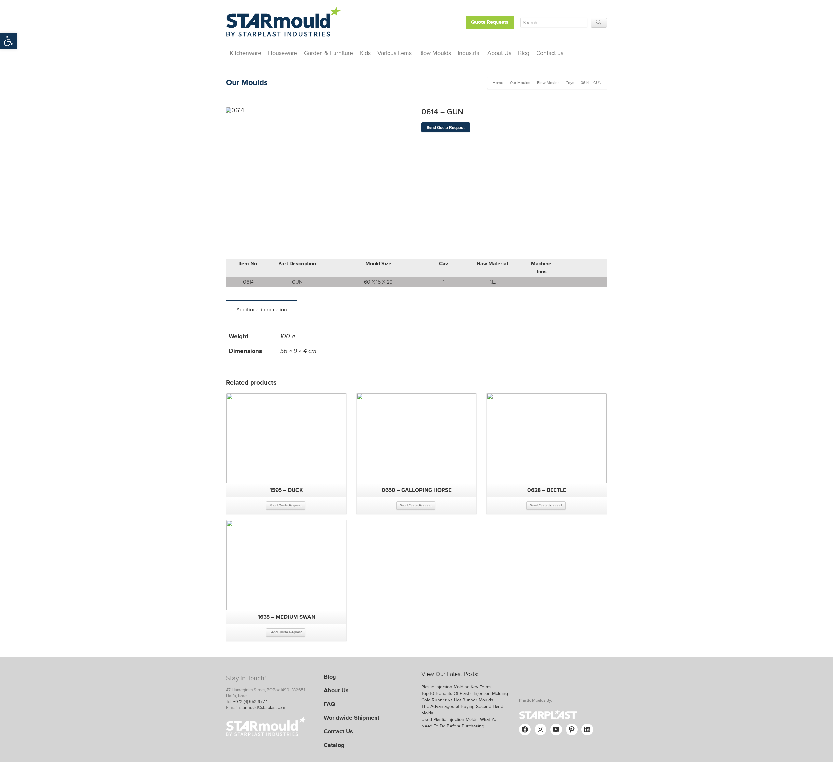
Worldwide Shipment (351, 717)
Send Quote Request (446, 127)
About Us (499, 53)
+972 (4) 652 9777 (250, 701)
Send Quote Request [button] (286, 505)
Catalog (334, 745)
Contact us (549, 53)
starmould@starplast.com (262, 707)
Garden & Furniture (328, 53)
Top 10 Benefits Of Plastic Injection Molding (464, 693)
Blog (523, 53)
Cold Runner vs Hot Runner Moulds (457, 700)
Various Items (394, 53)
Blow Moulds (434, 53)
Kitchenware (245, 53)
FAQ (329, 704)
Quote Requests (490, 22)
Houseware (282, 53)
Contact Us (338, 731)
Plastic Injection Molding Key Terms (456, 687)
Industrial (469, 53)
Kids (365, 53)
